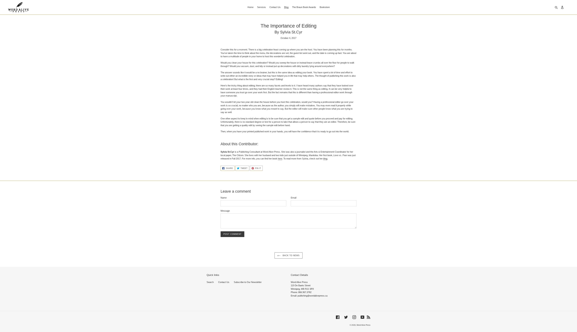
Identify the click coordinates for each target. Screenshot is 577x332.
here (280, 158)
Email (293, 197)
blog (325, 158)
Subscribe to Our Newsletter (248, 282)
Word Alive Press (363, 325)
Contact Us (223, 282)
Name (224, 197)
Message (225, 210)
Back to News (291, 255)
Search (210, 282)
